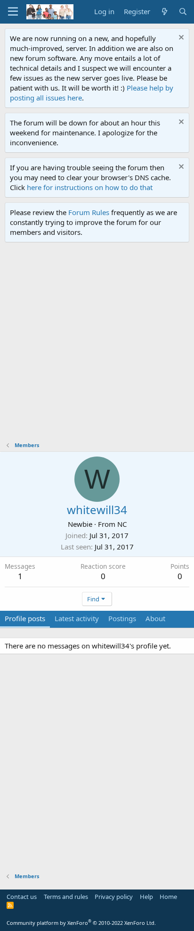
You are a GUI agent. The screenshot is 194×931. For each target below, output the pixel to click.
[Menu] (13, 12)
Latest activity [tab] (77, 618)
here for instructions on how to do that (90, 187)
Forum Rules (88, 212)
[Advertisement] (97, 344)
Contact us (22, 896)
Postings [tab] (122, 618)
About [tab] (155, 618)
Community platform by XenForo (81, 922)
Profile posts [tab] (25, 618)
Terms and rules (66, 896)
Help (146, 896)
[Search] (183, 11)
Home (168, 896)
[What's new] (164, 11)
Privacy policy (114, 896)
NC (122, 524)
